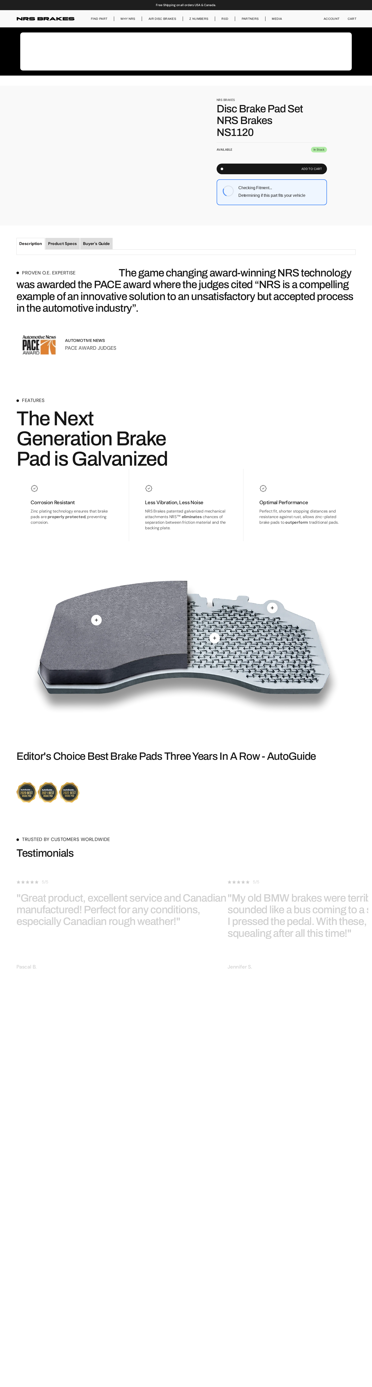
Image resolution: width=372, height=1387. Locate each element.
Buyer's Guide (96, 243)
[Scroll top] (366, 1381)
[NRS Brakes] (45, 18)
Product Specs (62, 243)
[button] (332, 19)
